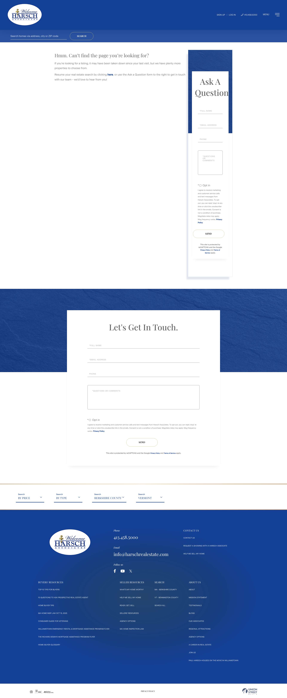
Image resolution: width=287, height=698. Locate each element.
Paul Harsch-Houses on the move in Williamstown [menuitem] (213, 660)
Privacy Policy (205, 250)
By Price (24, 498)
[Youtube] (122, 571)
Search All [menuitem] (160, 605)
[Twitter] (130, 571)
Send (208, 233)
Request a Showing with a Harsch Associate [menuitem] (205, 546)
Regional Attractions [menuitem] (199, 629)
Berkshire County (108, 498)
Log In (232, 15)
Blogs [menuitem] (192, 613)
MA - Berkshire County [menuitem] (166, 590)
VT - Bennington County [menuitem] (166, 597)
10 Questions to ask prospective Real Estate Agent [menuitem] (63, 597)
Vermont (145, 498)
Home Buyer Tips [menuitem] (46, 605)
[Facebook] (115, 571)
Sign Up (221, 15)
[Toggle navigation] (271, 14)
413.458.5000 (250, 15)
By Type (61, 498)
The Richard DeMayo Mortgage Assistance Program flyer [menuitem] (66, 637)
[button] (81, 36)
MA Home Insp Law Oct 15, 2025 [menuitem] (52, 613)
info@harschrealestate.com (141, 554)
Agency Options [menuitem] (127, 621)
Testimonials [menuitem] (195, 605)
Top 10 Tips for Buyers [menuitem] (49, 590)
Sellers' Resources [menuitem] (129, 613)
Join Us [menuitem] (192, 653)
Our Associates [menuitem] (196, 621)
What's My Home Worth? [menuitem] (132, 590)
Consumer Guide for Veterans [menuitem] (53, 621)
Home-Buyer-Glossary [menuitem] (49, 645)
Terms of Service (170, 453)
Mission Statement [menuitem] (198, 597)
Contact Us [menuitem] (189, 538)
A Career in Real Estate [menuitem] (200, 645)
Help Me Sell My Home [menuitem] (194, 554)
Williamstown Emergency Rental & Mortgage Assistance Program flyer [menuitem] (73, 629)
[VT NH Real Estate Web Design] (249, 691)
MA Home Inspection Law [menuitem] (132, 629)
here (110, 74)
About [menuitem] (192, 590)
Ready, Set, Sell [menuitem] (127, 605)
